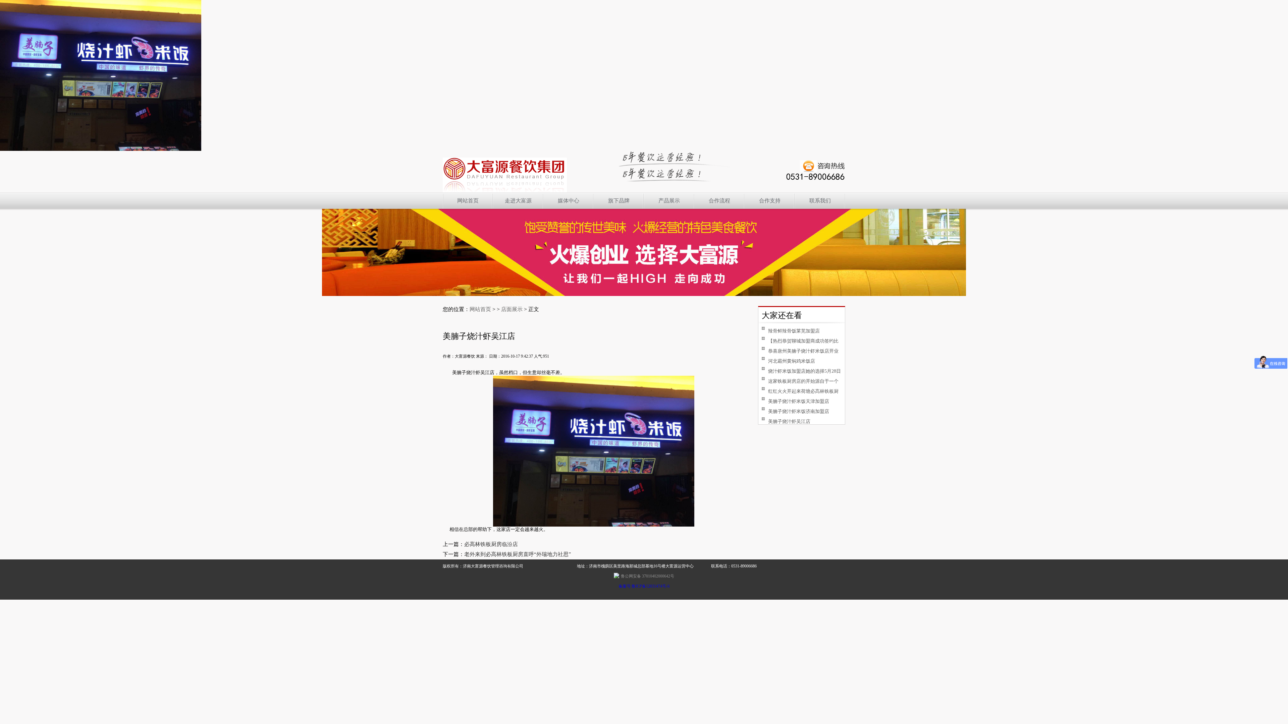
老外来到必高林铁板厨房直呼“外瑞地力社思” (517, 554)
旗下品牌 (619, 200)
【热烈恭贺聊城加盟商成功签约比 (803, 341)
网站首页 (468, 200)
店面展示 (512, 309)
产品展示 (669, 200)
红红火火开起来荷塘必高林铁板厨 (803, 391)
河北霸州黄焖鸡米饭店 (791, 361)
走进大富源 (518, 200)
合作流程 (719, 200)
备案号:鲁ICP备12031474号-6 (644, 586)
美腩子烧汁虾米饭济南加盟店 (798, 411)
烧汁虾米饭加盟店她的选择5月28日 (804, 371)
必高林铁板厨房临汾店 (491, 544)
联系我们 (820, 200)
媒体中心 (568, 200)
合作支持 (770, 200)
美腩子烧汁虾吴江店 (789, 421)
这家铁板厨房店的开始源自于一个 (803, 381)
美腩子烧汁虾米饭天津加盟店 (798, 401)
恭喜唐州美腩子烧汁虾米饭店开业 (803, 351)
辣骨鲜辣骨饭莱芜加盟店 (794, 331)
